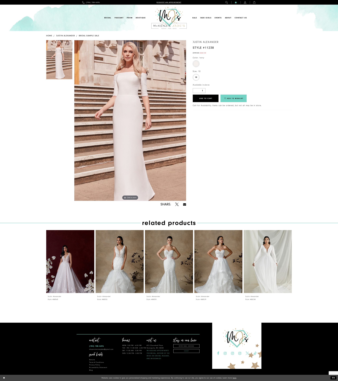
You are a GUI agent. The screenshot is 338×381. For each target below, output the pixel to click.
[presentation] (70, 261)
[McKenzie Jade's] (169, 18)
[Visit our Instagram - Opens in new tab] (225, 353)
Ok (333, 378)
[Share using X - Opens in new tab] (177, 204)
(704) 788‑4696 (96, 346)
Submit (186, 351)
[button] (226, 2)
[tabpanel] (59, 60)
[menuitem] (91, 2)
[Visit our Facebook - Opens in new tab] (218, 353)
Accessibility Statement (98, 367)
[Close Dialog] (4, 378)
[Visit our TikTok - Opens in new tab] (255, 353)
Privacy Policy (94, 365)
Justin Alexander (65, 36)
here (234, 378)
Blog (91, 370)
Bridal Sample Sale (89, 36)
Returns (92, 360)
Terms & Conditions (96, 362)
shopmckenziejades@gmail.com (101, 349)
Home (49, 36)
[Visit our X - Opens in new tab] (247, 353)
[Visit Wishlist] (236, 2)
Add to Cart (205, 98)
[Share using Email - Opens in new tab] (184, 204)
